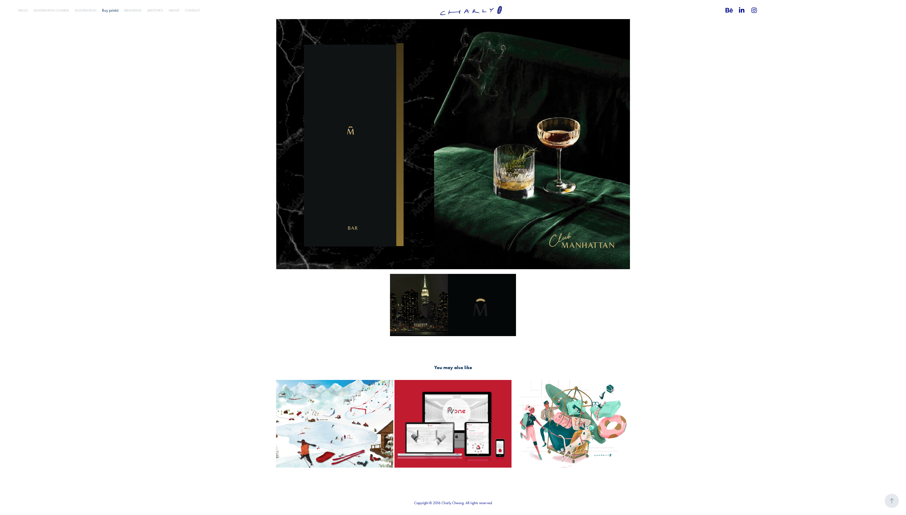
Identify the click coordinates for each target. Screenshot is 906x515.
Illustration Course (51, 10)
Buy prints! (110, 10)
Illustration (85, 10)
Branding (133, 10)
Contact (192, 10)
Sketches (155, 10)
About (173, 10)
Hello (23, 10)
